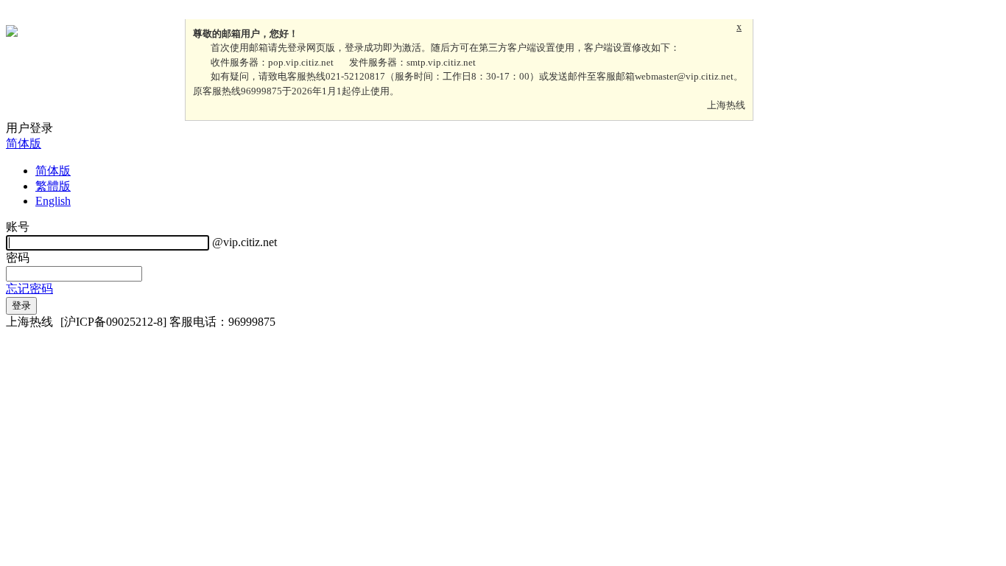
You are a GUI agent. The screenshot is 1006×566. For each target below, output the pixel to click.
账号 (17, 226)
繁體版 (53, 186)
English (53, 201)
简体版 (23, 143)
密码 (17, 257)
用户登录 (29, 128)
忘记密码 (29, 288)
